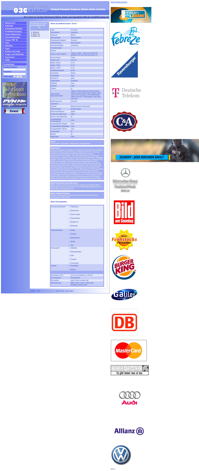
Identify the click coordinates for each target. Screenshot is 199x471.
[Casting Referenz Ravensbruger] (124, 77)
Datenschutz (10, 23)
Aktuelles (9, 46)
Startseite (9, 26)
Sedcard (36, 32)
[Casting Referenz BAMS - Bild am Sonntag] (124, 225)
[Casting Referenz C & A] (124, 134)
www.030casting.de (48, 291)
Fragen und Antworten (14, 54)
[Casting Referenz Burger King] (124, 280)
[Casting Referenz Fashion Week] (125, 194)
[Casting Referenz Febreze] (126, 46)
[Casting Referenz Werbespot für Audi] (130, 416)
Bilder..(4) (36, 36)
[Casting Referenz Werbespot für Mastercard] (129, 360)
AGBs (7, 60)
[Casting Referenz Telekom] (126, 103)
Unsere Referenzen (13, 34)
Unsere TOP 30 (11, 40)
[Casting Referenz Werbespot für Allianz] (129, 440)
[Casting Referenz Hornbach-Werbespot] (130, 374)
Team (7, 49)
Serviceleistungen (12, 37)
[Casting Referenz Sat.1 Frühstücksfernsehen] (124, 249)
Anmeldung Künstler (13, 29)
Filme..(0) (36, 34)
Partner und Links (12, 51)
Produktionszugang (13, 31)
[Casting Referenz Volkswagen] (121, 464)
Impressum (10, 57)
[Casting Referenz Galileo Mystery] (124, 304)
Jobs (7, 43)
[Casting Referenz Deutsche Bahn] (124, 335)
